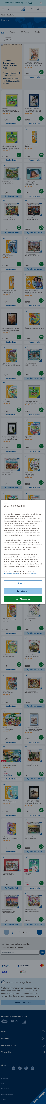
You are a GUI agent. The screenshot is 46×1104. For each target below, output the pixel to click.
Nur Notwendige (23, 591)
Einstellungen (23, 583)
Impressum (33, 573)
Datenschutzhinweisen (11, 573)
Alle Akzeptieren (23, 599)
